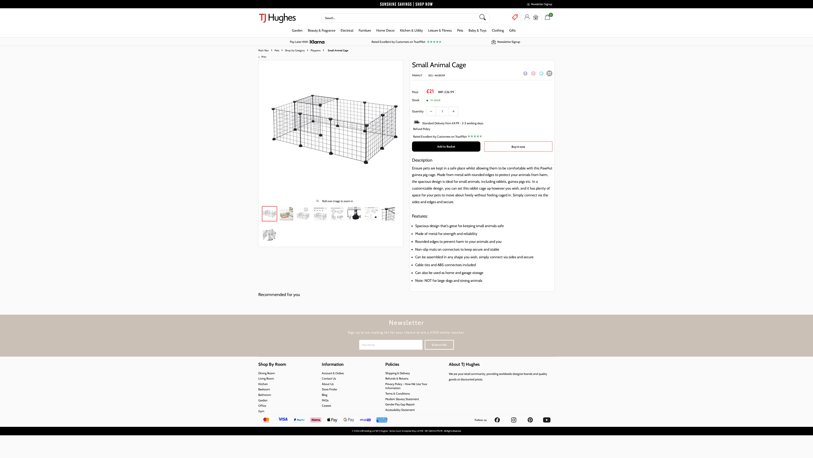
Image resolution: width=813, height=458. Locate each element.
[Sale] (515, 17)
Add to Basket (446, 146)
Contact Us (329, 378)
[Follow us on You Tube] (547, 418)
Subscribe (439, 345)
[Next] (400, 128)
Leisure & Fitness (440, 30)
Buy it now (518, 147)
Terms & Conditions (397, 393)
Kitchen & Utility (411, 30)
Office (262, 406)
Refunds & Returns (396, 378)
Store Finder (329, 389)
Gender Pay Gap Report (400, 404)
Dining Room (266, 373)
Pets (460, 30)
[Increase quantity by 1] (453, 111)
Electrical (347, 30)
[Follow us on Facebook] (497, 418)
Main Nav (263, 50)
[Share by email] (549, 73)
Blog (324, 395)
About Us (328, 384)
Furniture (365, 30)
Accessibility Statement (400, 410)
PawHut (417, 75)
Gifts (512, 30)
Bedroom (264, 389)
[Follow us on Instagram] (514, 418)
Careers (326, 406)
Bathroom (264, 395)
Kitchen (263, 384)
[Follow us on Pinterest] (530, 418)
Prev (263, 56)
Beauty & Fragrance (321, 30)
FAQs (325, 400)
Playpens (316, 50)
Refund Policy (421, 129)
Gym (261, 411)
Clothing (498, 30)
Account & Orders (333, 373)
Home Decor (385, 30)
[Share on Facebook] (525, 74)
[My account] (527, 18)
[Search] (484, 18)
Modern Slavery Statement (402, 399)
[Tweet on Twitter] (541, 74)
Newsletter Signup (541, 4)
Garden (297, 30)
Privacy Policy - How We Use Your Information (406, 386)
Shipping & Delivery (397, 373)
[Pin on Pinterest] (533, 74)
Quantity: (418, 111)
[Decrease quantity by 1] (431, 111)
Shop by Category (295, 50)
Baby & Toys (478, 30)
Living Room (266, 378)
